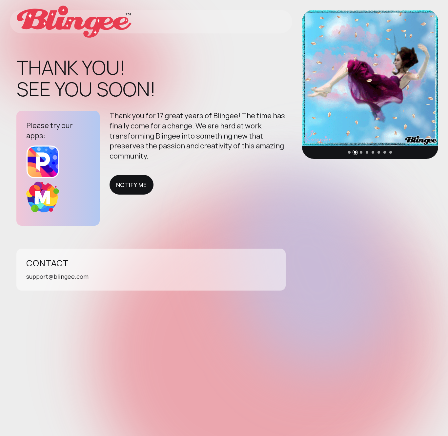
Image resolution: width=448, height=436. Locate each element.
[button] (349, 152)
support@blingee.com (57, 276)
